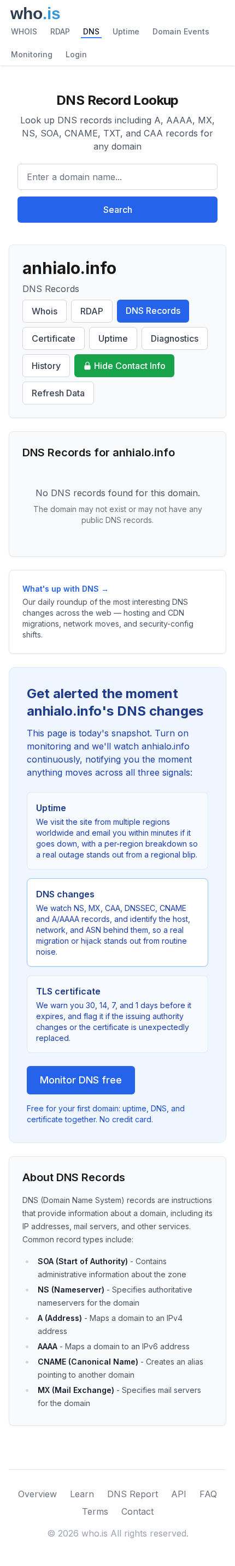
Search (117, 209)
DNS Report (132, 1493)
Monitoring (31, 54)
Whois (44, 311)
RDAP (60, 31)
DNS (91, 31)
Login (76, 54)
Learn (82, 1493)
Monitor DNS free (81, 1080)
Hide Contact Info (130, 365)
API (178, 1493)
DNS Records (153, 310)
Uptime (126, 31)
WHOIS (24, 31)
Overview (37, 1493)
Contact (137, 1511)
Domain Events (180, 31)
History (46, 365)
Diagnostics (174, 338)
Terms (95, 1511)
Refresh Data (58, 393)
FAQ (208, 1493)
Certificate (53, 338)
